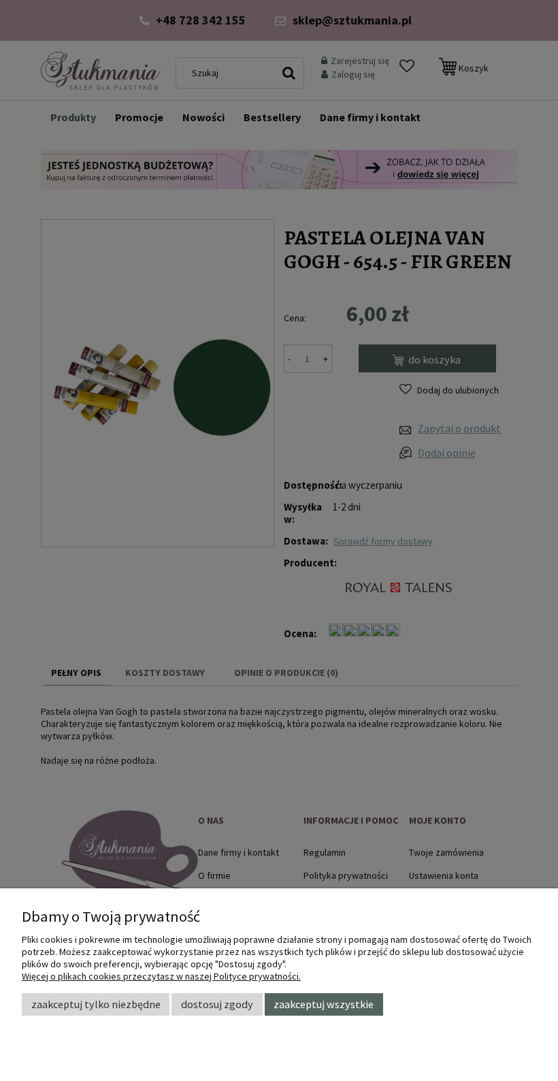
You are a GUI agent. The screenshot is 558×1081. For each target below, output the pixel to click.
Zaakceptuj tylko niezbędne (96, 1004)
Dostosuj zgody (217, 1004)
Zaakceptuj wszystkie (324, 1004)
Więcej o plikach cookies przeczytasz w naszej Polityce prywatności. (161, 976)
